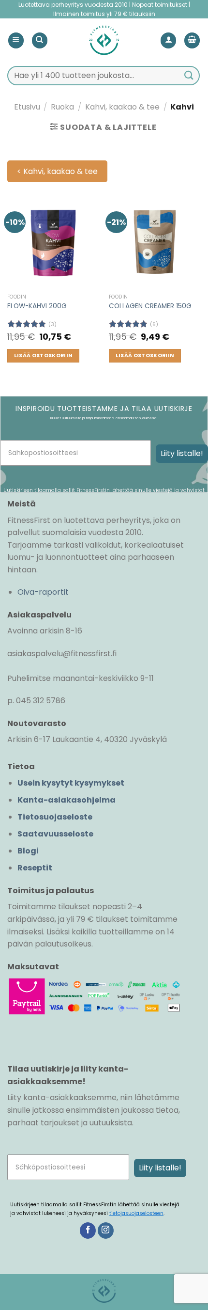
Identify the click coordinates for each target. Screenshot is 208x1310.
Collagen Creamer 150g (150, 306)
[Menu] (16, 40)
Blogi (28, 850)
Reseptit (34, 867)
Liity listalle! (182, 453)
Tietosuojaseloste (54, 816)
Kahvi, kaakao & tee (122, 106)
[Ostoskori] (192, 40)
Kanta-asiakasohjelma (66, 799)
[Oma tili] (168, 40)
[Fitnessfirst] (104, 40)
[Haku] (39, 40)
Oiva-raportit (43, 592)
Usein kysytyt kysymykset (70, 783)
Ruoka (62, 106)
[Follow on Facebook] (88, 1230)
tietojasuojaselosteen (136, 1213)
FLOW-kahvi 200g (37, 306)
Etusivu (27, 106)
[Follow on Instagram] (106, 1230)
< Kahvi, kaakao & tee (57, 171)
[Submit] (189, 75)
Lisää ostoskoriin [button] (43, 355)
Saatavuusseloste (55, 833)
